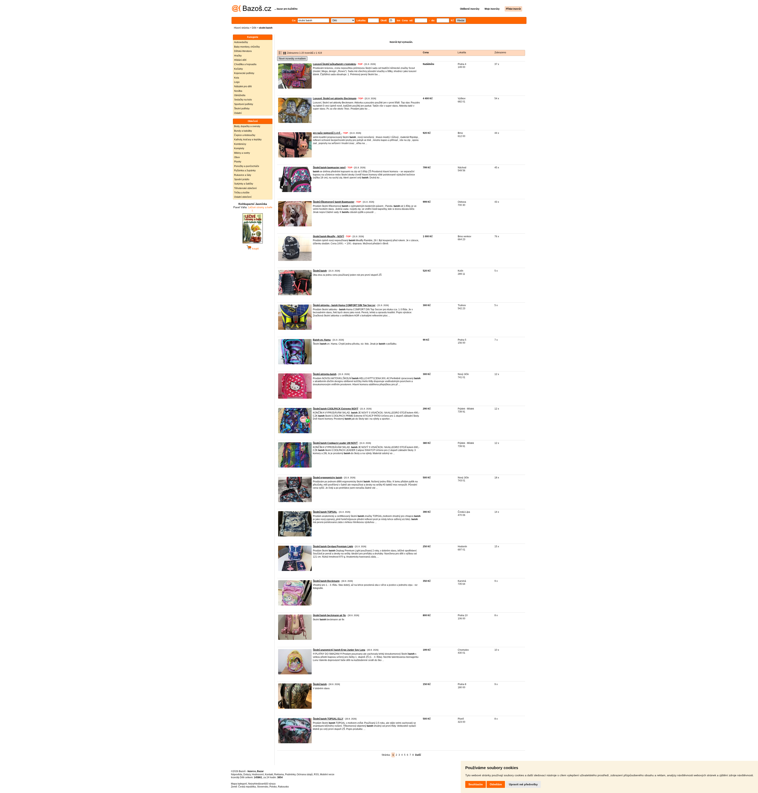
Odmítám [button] (496, 784)
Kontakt (269, 774)
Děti (254, 27)
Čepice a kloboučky (244, 135)
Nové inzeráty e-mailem (292, 58)
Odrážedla (239, 95)
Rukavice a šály (242, 175)
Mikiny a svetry (242, 153)
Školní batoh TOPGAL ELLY (328, 718)
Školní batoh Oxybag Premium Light (333, 546)
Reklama (279, 774)
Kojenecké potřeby (244, 73)
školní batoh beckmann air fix (329, 615)
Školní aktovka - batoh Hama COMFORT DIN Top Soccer (344, 305)
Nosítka (238, 91)
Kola (236, 77)
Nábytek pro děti (243, 86)
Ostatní (238, 113)
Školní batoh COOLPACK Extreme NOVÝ (335, 408)
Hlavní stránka (241, 27)
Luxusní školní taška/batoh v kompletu (334, 64)
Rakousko (283, 786)
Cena (426, 52)
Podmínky (290, 774)
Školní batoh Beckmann (326, 581)
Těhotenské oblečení (245, 188)
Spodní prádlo (241, 179)
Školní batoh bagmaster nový (329, 167)
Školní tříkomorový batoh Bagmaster (333, 202)
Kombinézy (240, 144)
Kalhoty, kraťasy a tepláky (248, 139)
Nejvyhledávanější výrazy (262, 783)
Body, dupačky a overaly (247, 126)
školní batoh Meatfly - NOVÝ (328, 236)
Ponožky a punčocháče (246, 166)
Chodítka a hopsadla (245, 64)
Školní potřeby (242, 108)
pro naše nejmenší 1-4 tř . (327, 133)
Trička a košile (242, 192)
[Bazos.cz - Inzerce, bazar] (251, 11)
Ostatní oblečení (242, 197)
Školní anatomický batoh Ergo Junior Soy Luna (339, 650)
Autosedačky (241, 42)
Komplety (239, 148)
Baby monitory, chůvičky (247, 46)
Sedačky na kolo (243, 99)
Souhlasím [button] (475, 784)
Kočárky (238, 68)
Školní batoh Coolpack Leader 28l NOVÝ (335, 443)
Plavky (237, 161)
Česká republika (247, 786)
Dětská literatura (243, 51)
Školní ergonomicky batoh (327, 477)
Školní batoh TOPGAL (325, 512)
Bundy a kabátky (243, 130)
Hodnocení (258, 774)
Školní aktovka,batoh (324, 374)
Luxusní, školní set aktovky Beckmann (334, 98)
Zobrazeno (500, 52)
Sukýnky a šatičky (243, 183)
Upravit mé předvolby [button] (523, 784)
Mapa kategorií (239, 783)
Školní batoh (320, 270)
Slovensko (262, 786)
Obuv (237, 157)
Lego (237, 82)
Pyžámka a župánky (245, 170)
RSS (316, 774)
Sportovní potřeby (243, 104)
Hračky (238, 55)
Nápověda (236, 774)
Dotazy (247, 774)
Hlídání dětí (240, 60)
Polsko (273, 786)
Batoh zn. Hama (322, 339)
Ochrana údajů (305, 774)
